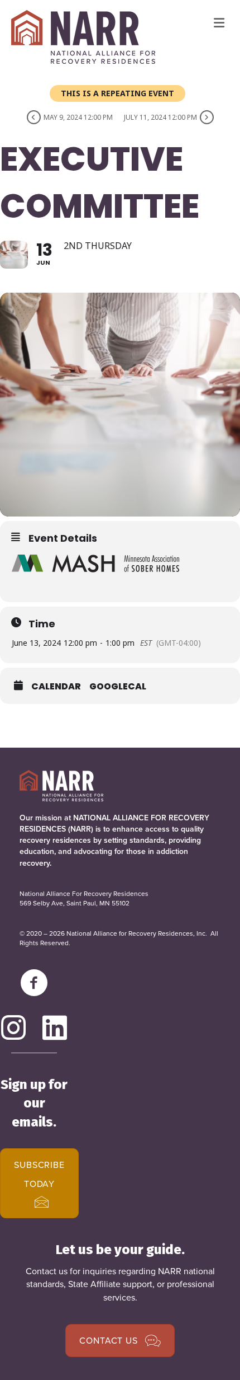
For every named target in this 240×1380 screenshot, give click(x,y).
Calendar (56, 687)
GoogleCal (117, 687)
